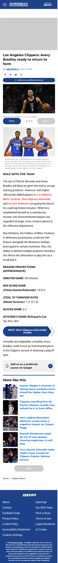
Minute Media (17, 543)
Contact (7, 507)
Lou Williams (43, 194)
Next (46, 121)
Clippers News (18, 478)
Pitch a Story (43, 513)
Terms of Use (43, 518)
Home (6, 478)
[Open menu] (5, 4)
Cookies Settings (12, 534)
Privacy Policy (10, 518)
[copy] (21, 75)
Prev (12, 121)
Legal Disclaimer (45, 524)
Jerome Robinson (18, 203)
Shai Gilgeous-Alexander (36, 199)
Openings (41, 502)
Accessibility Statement (16, 529)
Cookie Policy (10, 524)
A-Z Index (41, 529)
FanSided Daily (11, 513)
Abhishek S (12, 69)
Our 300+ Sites (44, 507)
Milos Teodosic (12, 199)
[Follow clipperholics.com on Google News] (50, 366)
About (6, 502)
